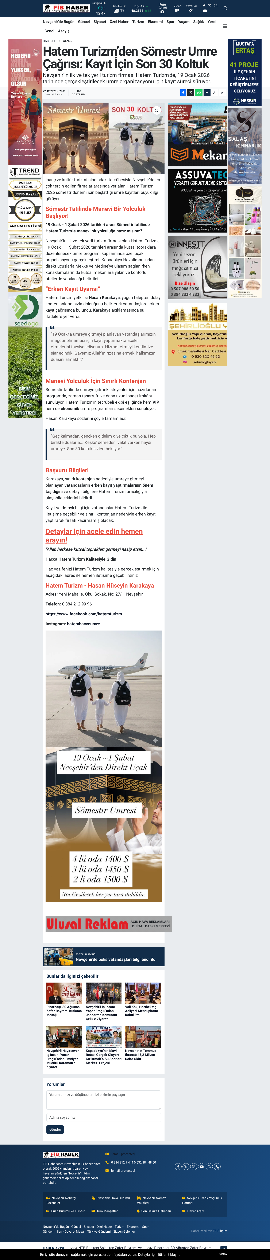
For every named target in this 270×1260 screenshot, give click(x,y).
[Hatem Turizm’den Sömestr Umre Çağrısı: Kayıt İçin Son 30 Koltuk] (104, 138)
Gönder (55, 1129)
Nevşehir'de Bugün (58, 21)
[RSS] (217, 1166)
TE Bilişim (220, 1231)
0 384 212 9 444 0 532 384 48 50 (133, 1162)
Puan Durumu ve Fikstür (68, 1211)
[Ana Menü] (225, 26)
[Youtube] (201, 1166)
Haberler (50, 41)
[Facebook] (178, 1166)
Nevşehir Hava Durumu (113, 1198)
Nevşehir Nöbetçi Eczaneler (61, 1200)
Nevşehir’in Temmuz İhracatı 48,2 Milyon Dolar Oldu (140, 1055)
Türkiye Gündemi (99, 1231)
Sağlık (198, 21)
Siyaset (99, 21)
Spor (170, 21)
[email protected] (123, 1154)
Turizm (138, 21)
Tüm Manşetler (107, 1211)
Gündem (48, 1231)
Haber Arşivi (196, 1211)
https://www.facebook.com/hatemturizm (84, 613)
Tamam (223, 1254)
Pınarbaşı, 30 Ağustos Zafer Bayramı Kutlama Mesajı (64, 1011)
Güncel (84, 21)
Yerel (212, 21)
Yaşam (184, 21)
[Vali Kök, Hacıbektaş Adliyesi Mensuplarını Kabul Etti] (143, 993)
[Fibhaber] (66, 8)
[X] (185, 1166)
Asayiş (63, 31)
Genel (49, 31)
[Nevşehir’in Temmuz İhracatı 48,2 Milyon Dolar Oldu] (143, 1037)
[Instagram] (193, 1166)
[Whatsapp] (209, 1166)
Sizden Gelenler (124, 1231)
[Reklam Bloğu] (205, 134)
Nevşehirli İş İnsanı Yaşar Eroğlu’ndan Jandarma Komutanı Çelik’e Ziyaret (101, 1013)
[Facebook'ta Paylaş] (183, 92)
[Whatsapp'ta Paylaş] (198, 92)
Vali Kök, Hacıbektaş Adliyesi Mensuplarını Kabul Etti (141, 1011)
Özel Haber (119, 21)
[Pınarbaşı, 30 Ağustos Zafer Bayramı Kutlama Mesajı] (64, 993)
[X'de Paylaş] (190, 92)
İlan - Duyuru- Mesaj (71, 1231)
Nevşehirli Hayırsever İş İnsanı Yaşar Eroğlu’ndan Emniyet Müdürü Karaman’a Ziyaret (62, 1059)
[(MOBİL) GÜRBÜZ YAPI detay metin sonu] (109, 923)
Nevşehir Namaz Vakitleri (151, 1200)
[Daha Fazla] (207, 92)
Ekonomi (155, 21)
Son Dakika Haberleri (156, 1211)
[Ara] (225, 8)
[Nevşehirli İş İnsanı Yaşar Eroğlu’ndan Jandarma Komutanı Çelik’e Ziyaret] (104, 993)
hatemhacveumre (83, 623)
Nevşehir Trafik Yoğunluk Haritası (202, 1200)
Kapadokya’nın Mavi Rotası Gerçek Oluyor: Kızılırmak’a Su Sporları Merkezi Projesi (104, 1057)
